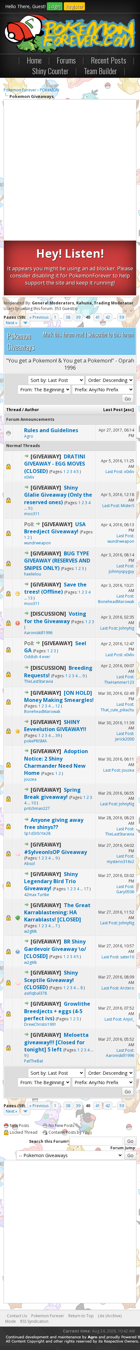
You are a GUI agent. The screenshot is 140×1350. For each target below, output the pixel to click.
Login (55, 6)
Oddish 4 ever (37, 656)
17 (86, 889)
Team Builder (100, 71)
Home (34, 60)
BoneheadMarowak (116, 601)
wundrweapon (37, 543)
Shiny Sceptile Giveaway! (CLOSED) (51, 980)
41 (97, 317)
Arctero (127, 988)
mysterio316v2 (120, 861)
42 (107, 317)
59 (121, 317)
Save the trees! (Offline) (55, 588)
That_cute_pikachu (117, 710)
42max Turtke (36, 894)
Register (74, 6)
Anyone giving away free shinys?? (53, 823)
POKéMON (49, 90)
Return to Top (81, 1316)
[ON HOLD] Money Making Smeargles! (59, 696)
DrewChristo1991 (40, 1024)
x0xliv (29, 477)
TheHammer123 (119, 682)
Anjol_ (128, 1019)
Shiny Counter (50, 71)
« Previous (39, 317)
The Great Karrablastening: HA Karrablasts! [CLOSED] (57, 912)
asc (128, 409)
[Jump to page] (25, 323)
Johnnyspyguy (121, 571)
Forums (66, 60)
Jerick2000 (124, 739)
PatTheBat (33, 1061)
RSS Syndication (34, 1321)
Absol (29, 863)
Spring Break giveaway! (52, 793)
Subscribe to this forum (110, 334)
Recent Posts (108, 60)
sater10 (127, 957)
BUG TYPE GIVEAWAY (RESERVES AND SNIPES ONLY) (57, 561)
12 (57, 706)
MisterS (127, 505)
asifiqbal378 (35, 993)
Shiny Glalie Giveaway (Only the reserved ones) (58, 495)
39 (78, 317)
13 (30, 598)
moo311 (32, 513)
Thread (13, 409)
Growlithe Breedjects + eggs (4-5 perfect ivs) (57, 1011)
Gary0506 (125, 891)
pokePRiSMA (35, 741)
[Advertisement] (70, 171)
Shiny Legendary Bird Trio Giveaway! (51, 881)
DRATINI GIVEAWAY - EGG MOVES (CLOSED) (54, 464)
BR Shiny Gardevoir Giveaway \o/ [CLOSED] (55, 949)
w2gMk (30, 931)
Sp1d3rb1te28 (37, 833)
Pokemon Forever (20, 90)
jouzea (30, 779)
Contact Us (17, 1316)
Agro (28, 436)
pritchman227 (37, 808)
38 (68, 317)
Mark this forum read (63, 334)
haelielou (32, 574)
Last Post (113, 409)
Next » (11, 323)
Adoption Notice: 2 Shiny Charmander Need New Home (56, 762)
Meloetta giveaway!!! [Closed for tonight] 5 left (56, 1042)
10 (33, 803)
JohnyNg (126, 628)
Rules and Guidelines (51, 430)
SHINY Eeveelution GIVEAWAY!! (55, 725)
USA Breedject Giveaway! (55, 528)
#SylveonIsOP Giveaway (55, 852)
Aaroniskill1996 (38, 632)
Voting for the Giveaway (55, 617)
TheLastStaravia (38, 681)
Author (32, 409)
